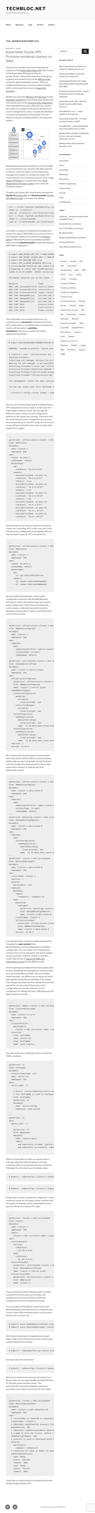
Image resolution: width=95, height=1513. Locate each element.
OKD (81, 323)
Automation (64, 161)
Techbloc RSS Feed (66, 242)
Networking (63, 179)
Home (8, 25)
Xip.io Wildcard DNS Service (70, 247)
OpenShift (64, 328)
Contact (51, 25)
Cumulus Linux (66, 297)
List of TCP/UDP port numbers (71, 228)
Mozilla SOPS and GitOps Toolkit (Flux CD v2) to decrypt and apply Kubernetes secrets (74, 136)
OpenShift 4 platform (15, 100)
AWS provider (44, 79)
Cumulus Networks (68, 301)
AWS (77, 270)
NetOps (82, 314)
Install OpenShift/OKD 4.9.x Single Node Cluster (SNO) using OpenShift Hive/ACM (73, 84)
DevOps (82, 301)
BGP (84, 270)
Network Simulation (68, 323)
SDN (62, 350)
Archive (40, 25)
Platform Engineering (67, 184)
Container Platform (68, 283)
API (80, 261)
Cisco (71, 274)
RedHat (74, 345)
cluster (63, 279)
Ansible (73, 261)
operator (77, 332)
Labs (30, 25)
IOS (82, 310)
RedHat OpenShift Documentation (72, 238)
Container (73, 279)
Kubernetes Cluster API (31, 70)
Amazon (63, 261)
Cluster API (21, 195)
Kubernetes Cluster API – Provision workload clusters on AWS (29, 56)
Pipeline (71, 336)
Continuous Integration (69, 292)
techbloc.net (26, 8)
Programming (64, 188)
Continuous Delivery (68, 288)
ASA (62, 266)
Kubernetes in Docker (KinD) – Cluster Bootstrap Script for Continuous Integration (74, 94)
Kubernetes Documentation (70, 224)
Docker (63, 305)
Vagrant (82, 350)
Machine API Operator (36, 97)
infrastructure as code (69, 310)
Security (62, 193)
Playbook (64, 345)
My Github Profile (66, 233)
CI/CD (62, 274)
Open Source (65, 332)
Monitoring (63, 174)
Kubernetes (63, 170)
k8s (61, 314)
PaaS (62, 336)
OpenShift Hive (78, 328)
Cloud (61, 165)
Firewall (73, 305)
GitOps (81, 305)
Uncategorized (65, 202)
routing (83, 345)
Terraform (71, 350)
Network (75, 319)
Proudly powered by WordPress (53, 1507)
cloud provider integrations (40, 103)
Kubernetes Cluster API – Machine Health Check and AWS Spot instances (72, 104)
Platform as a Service (69, 341)
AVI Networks (65, 270)
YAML (62, 354)
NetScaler (64, 319)
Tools (61, 197)
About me (19, 25)
